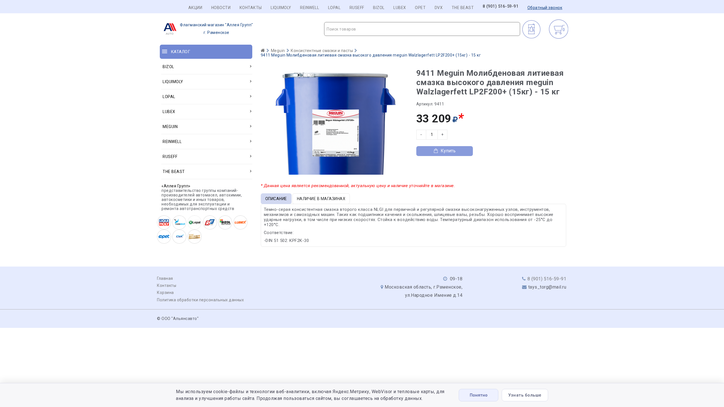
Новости (221, 7)
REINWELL (309, 7)
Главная (165, 278)
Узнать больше (525, 395)
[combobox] (422, 29)
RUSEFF (357, 7)
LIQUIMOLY (281, 7)
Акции (195, 7)
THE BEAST (463, 7)
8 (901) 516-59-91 (501, 6)
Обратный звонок (545, 7)
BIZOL (379, 7)
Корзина (165, 292)
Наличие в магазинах (321, 198)
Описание (276, 198)
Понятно (479, 395)
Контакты (251, 7)
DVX (439, 7)
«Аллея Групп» (176, 186)
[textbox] (422, 29)
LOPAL (334, 7)
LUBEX (399, 7)
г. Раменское (216, 29)
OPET (420, 7)
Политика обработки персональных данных (200, 300)
